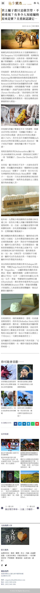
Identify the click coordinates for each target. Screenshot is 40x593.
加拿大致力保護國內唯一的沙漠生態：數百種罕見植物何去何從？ (24, 412)
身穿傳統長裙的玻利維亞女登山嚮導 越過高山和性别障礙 (8, 384)
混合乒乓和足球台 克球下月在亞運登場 (10, 454)
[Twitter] (6, 565)
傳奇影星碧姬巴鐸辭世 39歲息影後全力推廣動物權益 (25, 384)
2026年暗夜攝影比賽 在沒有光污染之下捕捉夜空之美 (10, 485)
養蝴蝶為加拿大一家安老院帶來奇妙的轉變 (8, 410)
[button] (3, 3)
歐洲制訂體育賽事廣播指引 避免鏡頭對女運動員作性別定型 (29, 454)
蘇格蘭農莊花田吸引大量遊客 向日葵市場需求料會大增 (29, 485)
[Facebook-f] (2, 565)
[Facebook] (35, 3)
